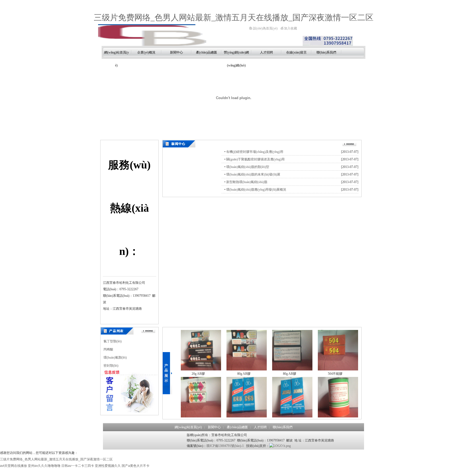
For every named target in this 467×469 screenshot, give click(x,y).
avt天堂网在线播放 (13, 466)
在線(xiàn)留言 (296, 52)
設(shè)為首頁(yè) (265, 28)
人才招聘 (266, 52)
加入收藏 (290, 28)
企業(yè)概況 (146, 52)
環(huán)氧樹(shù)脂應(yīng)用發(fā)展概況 (256, 189)
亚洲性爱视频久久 (108, 466)
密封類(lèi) (111, 365)
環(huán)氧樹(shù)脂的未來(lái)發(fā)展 (253, 174)
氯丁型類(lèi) (113, 341)
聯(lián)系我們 (326, 52)
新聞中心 (176, 52)
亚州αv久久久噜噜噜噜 (44, 466)
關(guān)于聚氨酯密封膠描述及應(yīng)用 (255, 159)
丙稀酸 (108, 349)
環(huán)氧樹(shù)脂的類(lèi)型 (247, 167)
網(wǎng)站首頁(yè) (116, 54)
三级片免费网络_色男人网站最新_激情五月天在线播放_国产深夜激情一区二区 (233, 17)
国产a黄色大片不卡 (135, 466)
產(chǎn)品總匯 (206, 52)
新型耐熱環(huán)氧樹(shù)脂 (246, 182)
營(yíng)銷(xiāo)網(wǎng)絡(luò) (236, 54)
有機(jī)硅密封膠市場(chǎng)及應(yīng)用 (254, 152)
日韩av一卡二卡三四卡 (77, 466)
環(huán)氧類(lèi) (115, 357)
